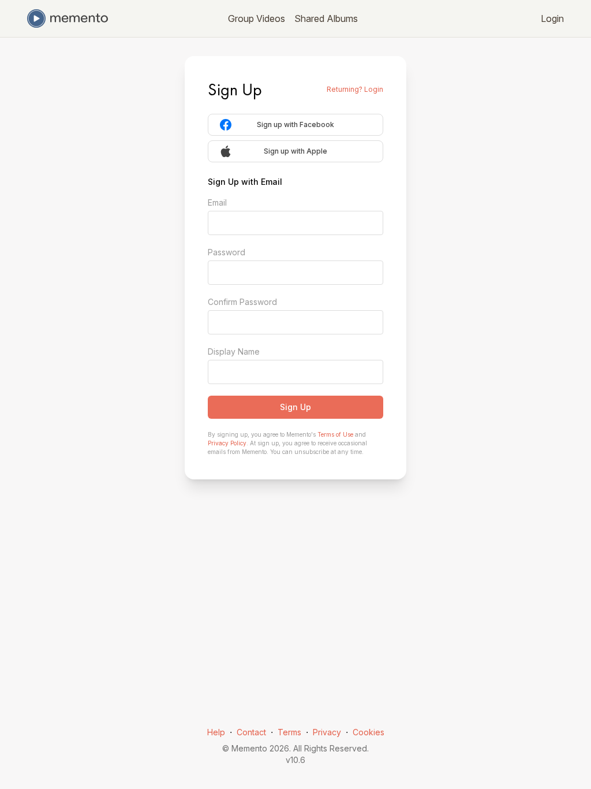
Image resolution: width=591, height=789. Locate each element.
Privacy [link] (327, 732)
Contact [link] (251, 732)
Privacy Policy (227, 443)
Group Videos (256, 18)
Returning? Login (355, 89)
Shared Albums (326, 18)
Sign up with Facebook (295, 124)
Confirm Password (242, 302)
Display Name (234, 351)
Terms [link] (289, 732)
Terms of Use (335, 434)
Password (226, 252)
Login (552, 18)
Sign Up (295, 407)
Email (217, 202)
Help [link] (216, 732)
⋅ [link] (231, 732)
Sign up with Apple (295, 151)
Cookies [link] (368, 732)
